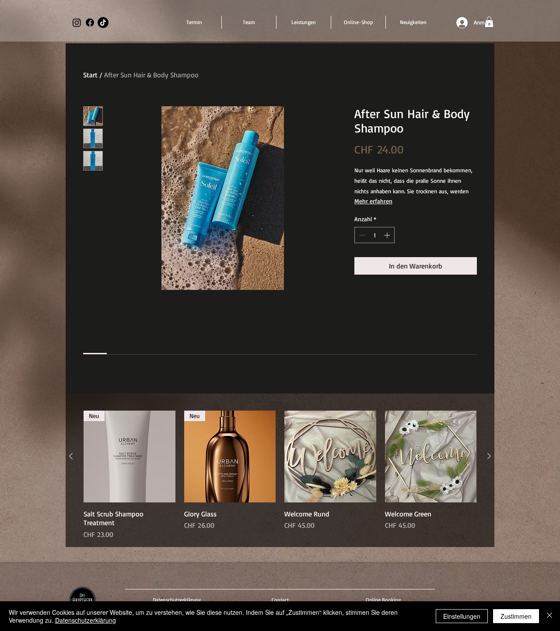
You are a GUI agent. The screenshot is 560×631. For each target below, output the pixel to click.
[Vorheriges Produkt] (71, 456)
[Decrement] (361, 235)
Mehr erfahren (373, 201)
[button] (489, 22)
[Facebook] (89, 22)
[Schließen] (549, 616)
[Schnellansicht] (330, 456)
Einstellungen (461, 616)
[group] (280, 475)
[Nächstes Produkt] (489, 456)
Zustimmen (516, 616)
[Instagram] (76, 22)
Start (90, 74)
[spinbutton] (374, 235)
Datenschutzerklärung (85, 620)
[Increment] (387, 235)
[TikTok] (103, 22)
